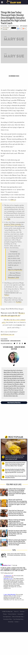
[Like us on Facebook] (17, 344)
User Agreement (7, 616)
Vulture (6, 295)
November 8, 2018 (13, 277)
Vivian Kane (4, 26)
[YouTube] (25, 344)
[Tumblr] (22, 344)
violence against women (15, 340)
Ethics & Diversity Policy (17, 616)
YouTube (18, 302)
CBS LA (13, 200)
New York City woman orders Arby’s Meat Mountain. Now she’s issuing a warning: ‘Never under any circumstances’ (17, 533)
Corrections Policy (7, 619)
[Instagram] (20, 344)
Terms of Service (12, 614)
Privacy (5, 614)
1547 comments (23, 25)
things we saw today (5, 340)
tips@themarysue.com (7, 334)
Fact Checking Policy (18, 619)
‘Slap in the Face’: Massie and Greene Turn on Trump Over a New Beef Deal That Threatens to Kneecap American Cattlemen (17, 513)
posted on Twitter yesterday (12, 224)
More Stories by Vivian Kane (14, 402)
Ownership (10, 621)
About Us (16, 611)
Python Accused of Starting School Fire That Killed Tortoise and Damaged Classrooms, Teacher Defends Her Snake (14, 457)
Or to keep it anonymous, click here (16, 555)
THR (8, 219)
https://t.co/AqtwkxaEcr (15, 270)
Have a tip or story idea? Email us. (16, 553)
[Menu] (2, 2)
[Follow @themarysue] (14, 344)
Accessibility (20, 614)
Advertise (22, 611)
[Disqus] (14, 581)
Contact (16, 621)
